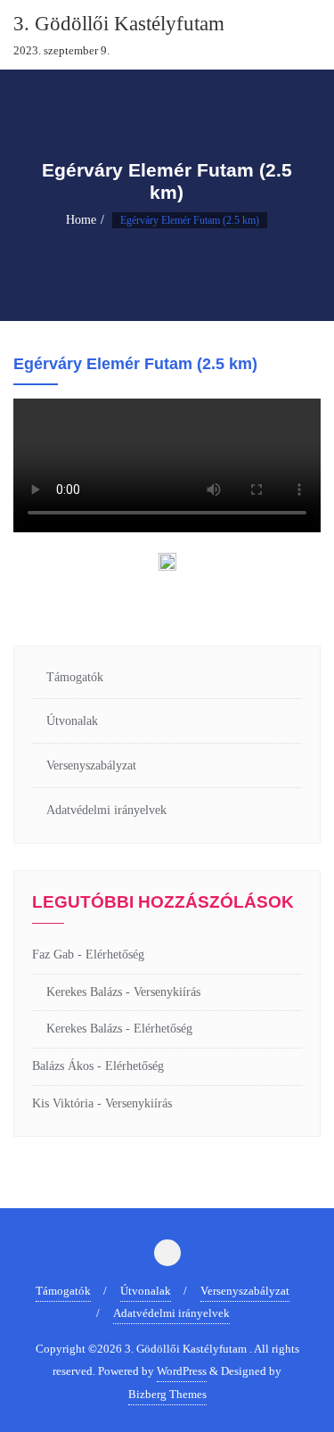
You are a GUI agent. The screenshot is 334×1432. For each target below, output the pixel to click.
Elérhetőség (115, 954)
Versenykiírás (167, 992)
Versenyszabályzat (91, 765)
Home (81, 219)
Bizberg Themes (167, 1394)
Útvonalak (72, 721)
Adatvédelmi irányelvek (106, 810)
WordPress (182, 1371)
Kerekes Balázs (84, 992)
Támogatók (74, 677)
